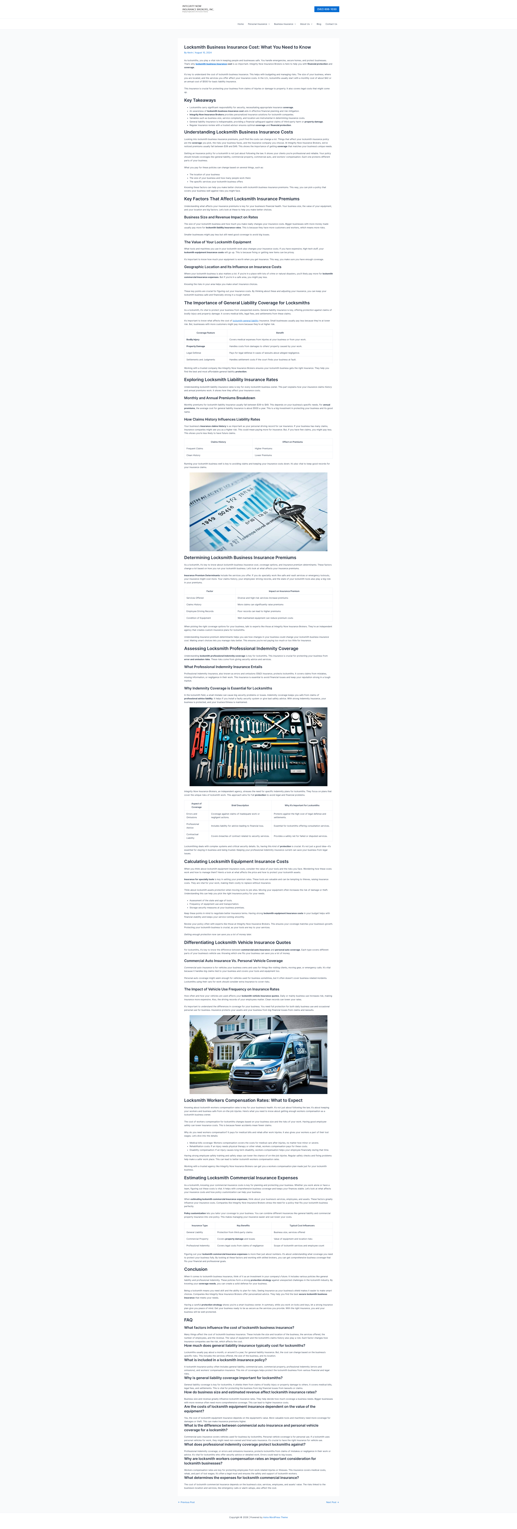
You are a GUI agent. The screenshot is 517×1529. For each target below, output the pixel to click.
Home (241, 24)
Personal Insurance (257, 24)
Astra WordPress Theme (275, 1517)
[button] (326, 9)
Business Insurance (283, 24)
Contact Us (331, 24)
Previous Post (186, 1502)
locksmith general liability (246, 320)
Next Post (332, 1502)
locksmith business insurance (211, 64)
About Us (305, 24)
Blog (319, 24)
